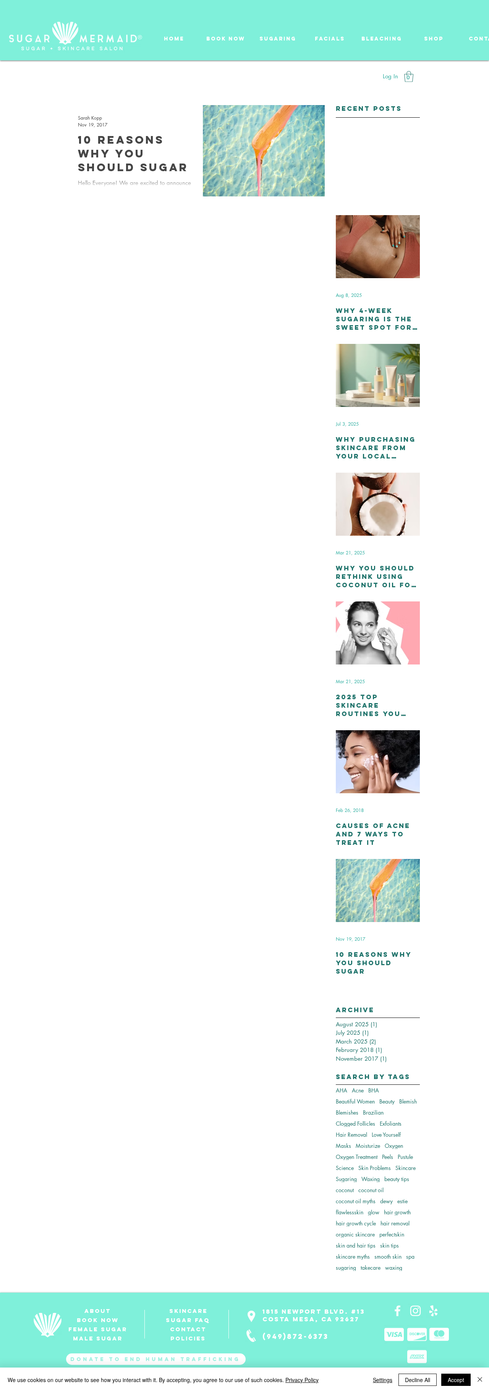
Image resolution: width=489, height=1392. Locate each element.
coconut (345, 1190)
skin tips (389, 1245)
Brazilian (373, 1112)
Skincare (405, 1168)
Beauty (387, 1101)
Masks (343, 1145)
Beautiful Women (355, 1101)
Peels (387, 1157)
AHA (341, 1090)
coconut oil (371, 1190)
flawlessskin (349, 1212)
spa (410, 1256)
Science (345, 1168)
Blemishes (347, 1112)
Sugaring (346, 1179)
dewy (386, 1201)
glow (373, 1212)
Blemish (408, 1101)
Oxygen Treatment (356, 1157)
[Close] (479, 1380)
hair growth (397, 1212)
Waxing (370, 1179)
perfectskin (391, 1234)
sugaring (346, 1267)
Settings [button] (382, 1380)
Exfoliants (391, 1123)
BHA (373, 1090)
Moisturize (368, 1145)
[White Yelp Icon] (433, 1311)
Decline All (417, 1380)
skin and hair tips (356, 1245)
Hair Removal (351, 1134)
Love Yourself (386, 1134)
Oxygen (394, 1145)
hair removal (395, 1223)
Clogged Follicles (355, 1123)
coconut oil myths (356, 1201)
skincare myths (353, 1256)
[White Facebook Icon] (397, 1311)
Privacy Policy (302, 1380)
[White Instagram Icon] (415, 1311)
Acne (358, 1090)
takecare (371, 1267)
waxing (393, 1267)
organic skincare (355, 1234)
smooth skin (388, 1256)
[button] (278, 35)
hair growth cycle (356, 1223)
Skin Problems (374, 1168)
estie (402, 1201)
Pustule (405, 1157)
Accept (456, 1380)
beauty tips (396, 1179)
